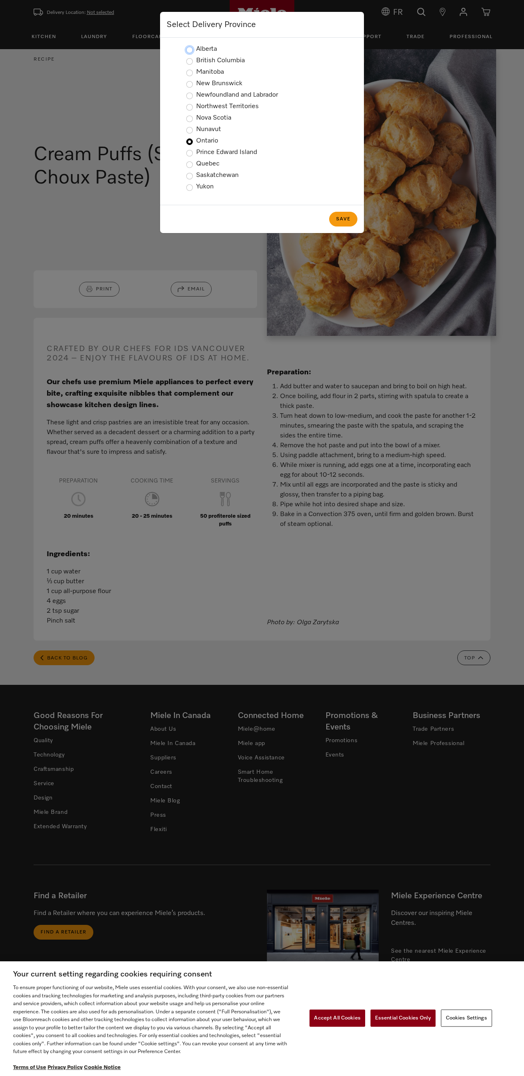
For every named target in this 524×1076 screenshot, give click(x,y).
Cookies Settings (466, 1018)
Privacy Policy (65, 1067)
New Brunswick (219, 83)
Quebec (207, 164)
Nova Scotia (213, 118)
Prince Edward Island (226, 152)
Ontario (207, 141)
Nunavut (208, 129)
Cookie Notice (102, 1067)
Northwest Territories (227, 106)
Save (343, 219)
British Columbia (220, 60)
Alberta (206, 49)
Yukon (205, 186)
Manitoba (210, 72)
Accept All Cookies (337, 1018)
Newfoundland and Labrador (237, 95)
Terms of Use (29, 1067)
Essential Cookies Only (403, 1018)
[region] (262, 1018)
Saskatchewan (217, 175)
